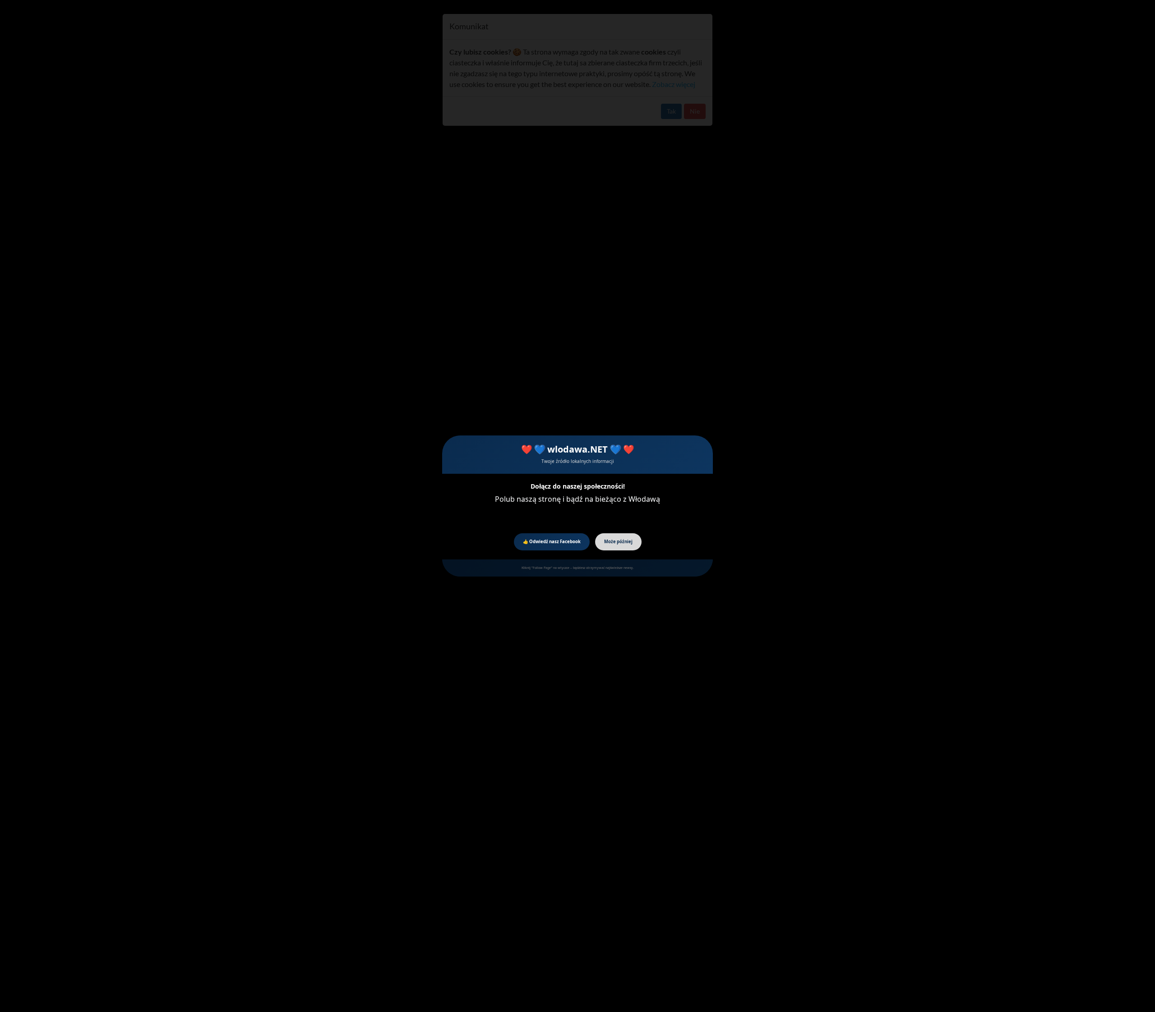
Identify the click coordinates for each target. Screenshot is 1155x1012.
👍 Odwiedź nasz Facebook (552, 542)
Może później (618, 542)
